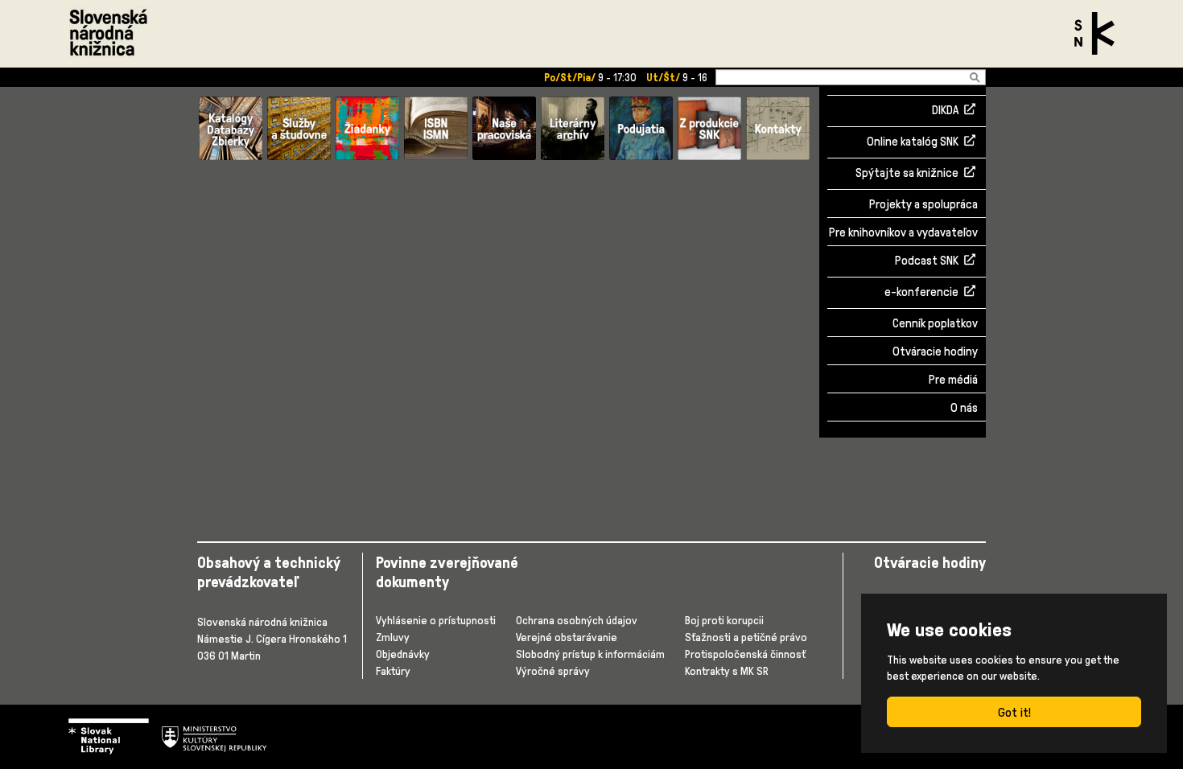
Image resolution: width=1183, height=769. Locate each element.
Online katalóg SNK (912, 142)
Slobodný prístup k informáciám (590, 653)
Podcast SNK (926, 261)
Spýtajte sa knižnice (906, 174)
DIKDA (945, 111)
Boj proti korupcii (724, 619)
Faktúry (393, 670)
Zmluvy (393, 636)
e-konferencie (921, 293)
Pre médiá (953, 379)
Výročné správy (553, 670)
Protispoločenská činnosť (745, 653)
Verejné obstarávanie (566, 636)
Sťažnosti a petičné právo (746, 636)
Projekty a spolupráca (923, 204)
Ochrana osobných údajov (576, 619)
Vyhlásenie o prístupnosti (436, 619)
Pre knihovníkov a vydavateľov (903, 232)
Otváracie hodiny (935, 351)
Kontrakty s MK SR (727, 670)
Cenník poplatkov (935, 323)
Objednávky (403, 653)
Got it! (1014, 712)
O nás (964, 407)
